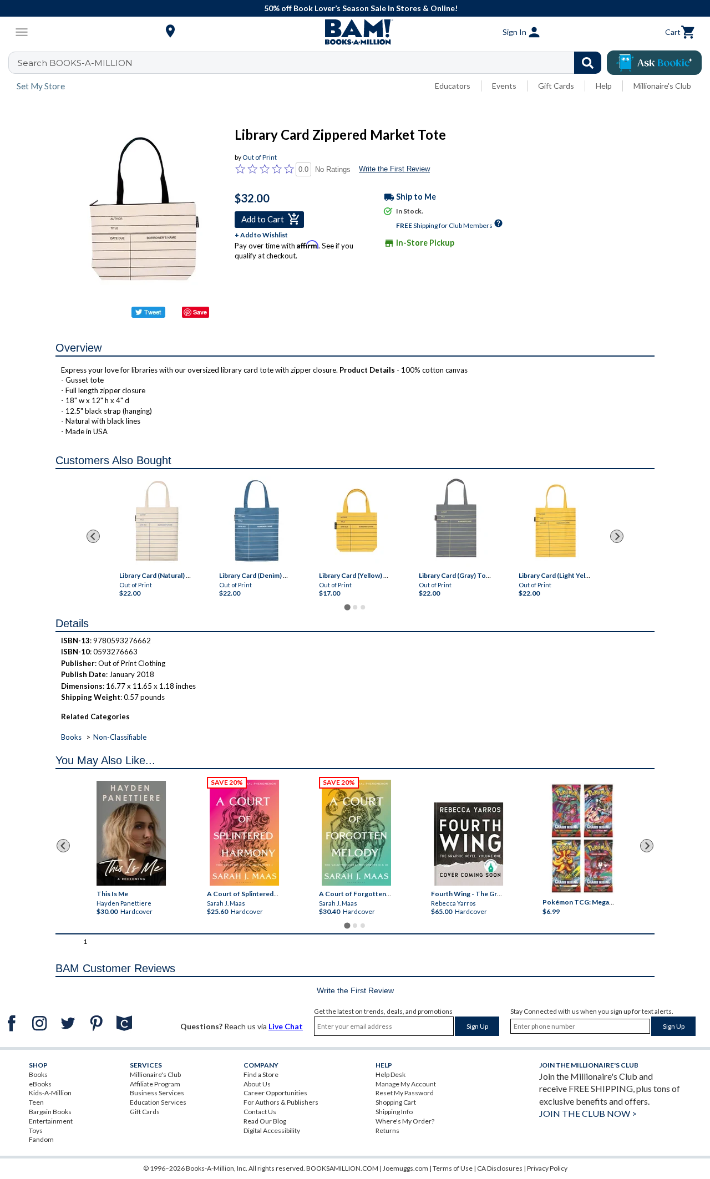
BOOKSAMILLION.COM (342, 1168)
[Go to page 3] (363, 607)
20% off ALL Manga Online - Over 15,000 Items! (549, 8)
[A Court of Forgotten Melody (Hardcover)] (356, 833)
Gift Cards (556, 85)
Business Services (157, 1093)
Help (604, 85)
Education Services (158, 1102)
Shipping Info (394, 1111)
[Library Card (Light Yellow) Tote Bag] (556, 521)
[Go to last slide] (93, 536)
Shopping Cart (396, 1102)
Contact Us (260, 1111)
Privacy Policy (547, 1168)
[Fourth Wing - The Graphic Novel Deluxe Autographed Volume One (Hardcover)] (468, 844)
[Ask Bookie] (654, 62)
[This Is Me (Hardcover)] (131, 833)
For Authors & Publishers (281, 1102)
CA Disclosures (500, 1168)
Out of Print (259, 157)
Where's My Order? (405, 1121)
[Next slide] (616, 536)
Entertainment (51, 1121)
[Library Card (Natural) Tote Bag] (156, 521)
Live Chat (285, 1026)
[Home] (355, 32)
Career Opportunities (275, 1093)
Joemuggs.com (405, 1168)
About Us (257, 1084)
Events (504, 85)
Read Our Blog (265, 1121)
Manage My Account (406, 1084)
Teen (36, 1102)
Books (71, 737)
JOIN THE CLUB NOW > (588, 1113)
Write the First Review (394, 169)
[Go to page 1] (347, 607)
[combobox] (312, 62)
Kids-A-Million (50, 1093)
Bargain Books (50, 1111)
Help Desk (390, 1074)
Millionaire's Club (662, 85)
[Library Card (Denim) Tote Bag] (256, 521)
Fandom (41, 1139)
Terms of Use (453, 1168)
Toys (36, 1130)
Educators (452, 85)
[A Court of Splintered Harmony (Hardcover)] (244, 833)
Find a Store (261, 1074)
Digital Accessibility (272, 1130)
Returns (387, 1130)
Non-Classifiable (119, 737)
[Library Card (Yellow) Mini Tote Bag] (356, 521)
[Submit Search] (587, 63)
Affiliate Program (155, 1084)
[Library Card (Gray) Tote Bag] (456, 521)
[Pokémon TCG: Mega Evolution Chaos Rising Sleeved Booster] (582, 838)
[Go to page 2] (355, 607)
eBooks (40, 1084)
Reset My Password (405, 1093)
